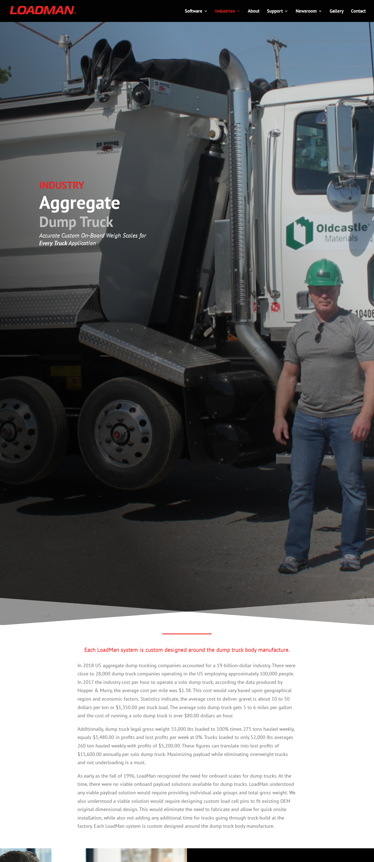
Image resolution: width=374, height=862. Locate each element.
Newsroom (306, 11)
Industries (225, 11)
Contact (358, 11)
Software (193, 11)
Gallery (337, 11)
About (254, 11)
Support (275, 11)
